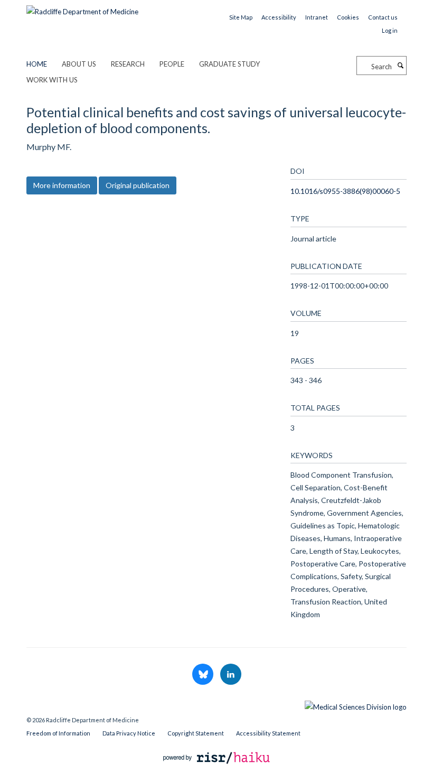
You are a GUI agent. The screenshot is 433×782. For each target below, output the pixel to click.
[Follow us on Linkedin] (230, 675)
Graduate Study (229, 64)
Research (128, 64)
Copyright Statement (195, 733)
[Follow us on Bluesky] (203, 675)
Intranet (316, 17)
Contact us (383, 17)
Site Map (240, 17)
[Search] (400, 65)
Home (36, 64)
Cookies (348, 17)
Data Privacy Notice (128, 733)
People (171, 64)
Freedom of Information (58, 733)
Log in (390, 30)
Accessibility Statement (268, 733)
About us (79, 64)
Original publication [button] (138, 185)
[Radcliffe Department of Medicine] (82, 8)
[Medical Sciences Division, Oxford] (216, 704)
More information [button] (61, 185)
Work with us (52, 80)
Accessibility (278, 17)
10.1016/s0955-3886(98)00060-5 (345, 191)
